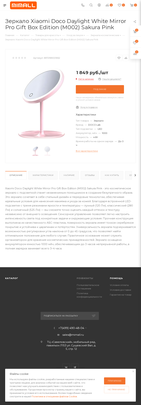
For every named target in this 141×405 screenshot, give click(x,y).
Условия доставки (120, 289)
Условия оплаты (119, 285)
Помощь (116, 278)
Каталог (11, 278)
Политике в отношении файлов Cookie (54, 396)
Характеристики (43, 175)
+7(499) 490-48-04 (71, 328)
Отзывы (90, 175)
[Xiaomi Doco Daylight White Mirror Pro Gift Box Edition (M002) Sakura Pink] (41, 103)
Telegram (75, 367)
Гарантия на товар (121, 294)
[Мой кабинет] (99, 5)
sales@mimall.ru (73, 334)
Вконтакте (66, 367)
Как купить (112, 175)
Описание (15, 175)
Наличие (69, 175)
